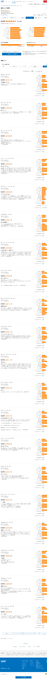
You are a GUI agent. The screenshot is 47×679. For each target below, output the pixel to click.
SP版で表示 (26, 643)
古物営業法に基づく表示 (39, 666)
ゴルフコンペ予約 (22, 646)
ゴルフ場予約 (3, 5)
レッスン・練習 (39, 653)
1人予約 (29, 646)
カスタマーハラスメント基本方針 (40, 668)
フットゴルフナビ (37, 654)
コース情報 (22, 17)
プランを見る (23, 677)
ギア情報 (29, 653)
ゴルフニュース (24, 653)
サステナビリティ (24, 666)
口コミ (30, 17)
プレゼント (12, 654)
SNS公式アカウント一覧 (5, 668)
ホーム (6, 1)
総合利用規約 (31, 53)
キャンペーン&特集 (36, 646)
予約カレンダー (13, 17)
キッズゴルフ (43, 654)
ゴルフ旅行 (8, 654)
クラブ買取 (13, 653)
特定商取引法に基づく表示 (39, 665)
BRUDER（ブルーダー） (30, 654)
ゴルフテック (17, 654)
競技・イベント (34, 653)
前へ (7, 633)
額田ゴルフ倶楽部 (13, 5)
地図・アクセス (38, 17)
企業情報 (23, 667)
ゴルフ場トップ (5, 17)
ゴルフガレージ (23, 654)
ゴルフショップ (8, 653)
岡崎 (9, 5)
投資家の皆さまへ (24, 665)
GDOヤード (11, 51)
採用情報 (23, 668)
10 (35, 633)
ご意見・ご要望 (32, 665)
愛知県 (7, 5)
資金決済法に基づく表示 (39, 667)
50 (39, 633)
